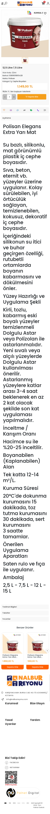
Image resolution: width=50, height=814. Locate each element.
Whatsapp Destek (37, 712)
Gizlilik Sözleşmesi (12, 736)
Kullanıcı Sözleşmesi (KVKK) (13, 730)
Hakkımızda (9, 708)
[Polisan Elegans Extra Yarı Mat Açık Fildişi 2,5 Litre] (37, 644)
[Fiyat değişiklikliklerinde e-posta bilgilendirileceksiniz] (31, 110)
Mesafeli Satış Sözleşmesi (10, 745)
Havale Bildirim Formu (38, 725)
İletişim (33, 708)
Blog (7, 712)
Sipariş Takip (35, 729)
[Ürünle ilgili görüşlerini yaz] (18, 110)
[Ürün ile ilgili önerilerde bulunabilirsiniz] (45, 110)
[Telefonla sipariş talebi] (39, 110)
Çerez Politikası (11, 750)
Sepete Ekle (33, 97)
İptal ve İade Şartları (13, 739)
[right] (47, 651)
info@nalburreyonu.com (17, 699)
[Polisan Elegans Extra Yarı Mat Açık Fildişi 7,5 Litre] (12, 644)
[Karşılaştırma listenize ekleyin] (25, 110)
